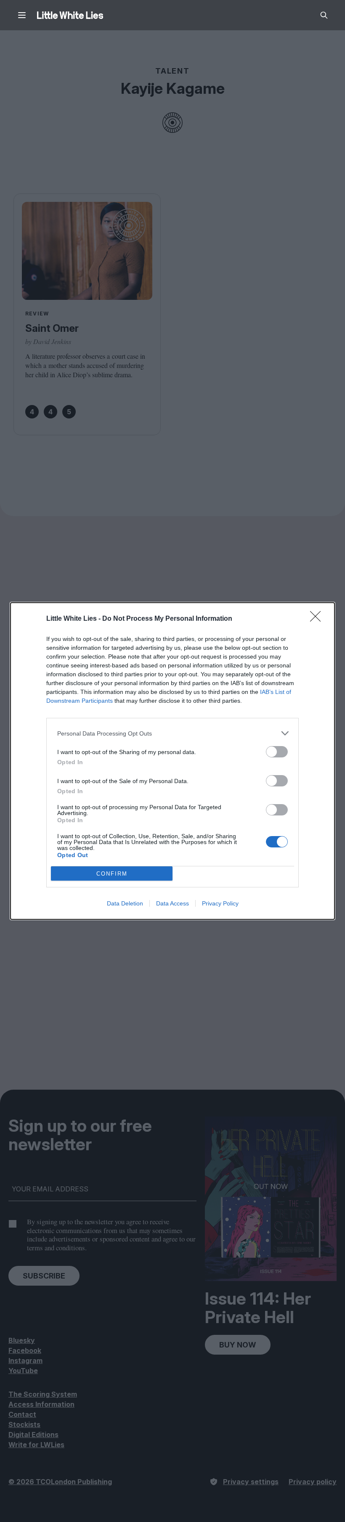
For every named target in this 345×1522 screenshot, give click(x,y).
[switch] (277, 751)
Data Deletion (125, 903)
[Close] (318, 619)
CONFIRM (111, 874)
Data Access (172, 903)
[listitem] (172, 733)
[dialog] (172, 761)
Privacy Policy (220, 903)
